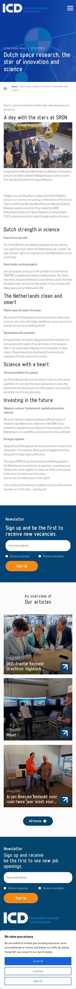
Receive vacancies (20, 556)
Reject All (38, 981)
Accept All (38, 961)
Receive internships (53, 556)
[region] (38, 959)
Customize (38, 971)
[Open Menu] (70, 8)
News (14, 86)
